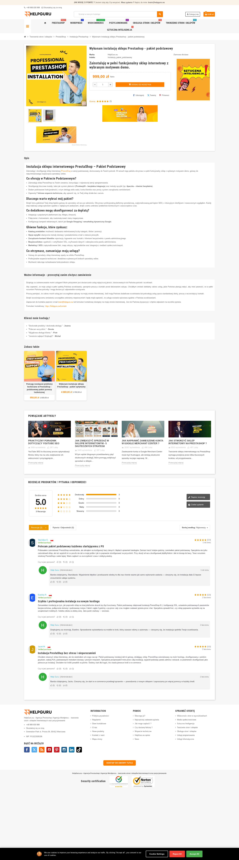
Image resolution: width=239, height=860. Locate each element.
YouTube (49, 749)
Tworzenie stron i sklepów (187, 727)
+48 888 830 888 (33, 8)
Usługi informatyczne (185, 739)
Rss (42, 749)
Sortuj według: (189, 527)
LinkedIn (71, 749)
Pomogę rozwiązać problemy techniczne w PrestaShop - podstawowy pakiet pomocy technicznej (39, 388)
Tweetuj (153, 95)
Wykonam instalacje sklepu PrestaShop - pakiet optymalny (71, 385)
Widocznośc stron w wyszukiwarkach (192, 716)
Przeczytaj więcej (35, 462)
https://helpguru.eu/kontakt (56, 306)
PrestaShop (66, 171)
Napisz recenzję (198, 497)
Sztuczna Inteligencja (185, 724)
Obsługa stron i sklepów (186, 731)
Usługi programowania (186, 735)
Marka (91, 55)
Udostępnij (140, 95)
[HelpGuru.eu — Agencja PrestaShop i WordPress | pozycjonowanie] (38, 14)
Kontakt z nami (98, 735)
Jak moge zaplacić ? (143, 724)
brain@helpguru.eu (65, 302)
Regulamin (96, 720)
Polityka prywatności (100, 716)
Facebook (27, 749)
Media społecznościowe (186, 720)
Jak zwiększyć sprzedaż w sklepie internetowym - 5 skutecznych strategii (92, 443)
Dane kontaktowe (99, 724)
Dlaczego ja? (140, 716)
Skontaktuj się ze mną (52, 8)
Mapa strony (97, 739)
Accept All (194, 854)
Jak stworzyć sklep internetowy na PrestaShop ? (187, 442)
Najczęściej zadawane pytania (147, 720)
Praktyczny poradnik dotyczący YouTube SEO (43, 442)
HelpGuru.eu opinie (142, 735)
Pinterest (165, 95)
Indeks (92, 57)
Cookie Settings (156, 854)
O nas (94, 727)
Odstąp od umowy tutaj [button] (119, 763)
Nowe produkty (98, 731)
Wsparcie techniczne (143, 731)
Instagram (64, 749)
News (137, 739)
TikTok (79, 749)
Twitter (34, 749)
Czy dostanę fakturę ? (143, 727)
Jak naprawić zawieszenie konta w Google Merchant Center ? (142, 442)
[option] (49, 444)
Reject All (177, 854)
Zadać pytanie (197, 504)
